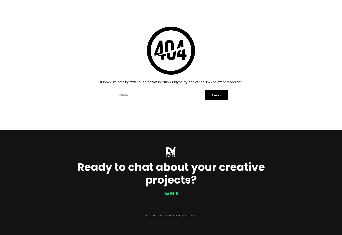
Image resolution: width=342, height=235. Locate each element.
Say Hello (171, 193)
